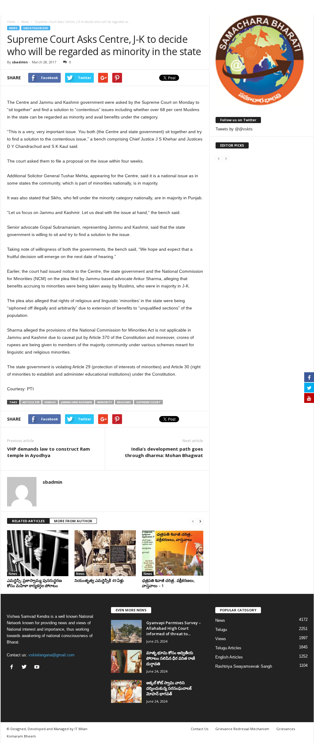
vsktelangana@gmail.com (52, 655)
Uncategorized (35, 28)
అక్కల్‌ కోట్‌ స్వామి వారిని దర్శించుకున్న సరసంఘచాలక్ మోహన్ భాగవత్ (169, 688)
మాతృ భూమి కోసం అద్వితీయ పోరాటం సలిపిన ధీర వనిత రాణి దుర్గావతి (170, 658)
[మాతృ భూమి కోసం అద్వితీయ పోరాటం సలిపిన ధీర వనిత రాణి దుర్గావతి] (126, 661)
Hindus (50, 402)
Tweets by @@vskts (234, 129)
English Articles (229, 657)
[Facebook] (13, 667)
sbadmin (20, 62)
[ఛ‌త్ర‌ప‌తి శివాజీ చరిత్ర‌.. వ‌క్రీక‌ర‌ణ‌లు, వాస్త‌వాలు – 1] (172, 553)
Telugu (221, 629)
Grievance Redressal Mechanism (242, 728)
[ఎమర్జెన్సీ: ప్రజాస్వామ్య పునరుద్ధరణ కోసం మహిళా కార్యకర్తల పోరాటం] (37, 553)
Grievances (285, 728)
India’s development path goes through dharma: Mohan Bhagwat (164, 452)
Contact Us (199, 728)
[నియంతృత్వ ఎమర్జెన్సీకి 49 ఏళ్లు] (105, 553)
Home (11, 22)
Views (220, 638)
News (13, 28)
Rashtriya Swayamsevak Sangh (243, 666)
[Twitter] (25, 667)
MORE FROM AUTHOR (73, 521)
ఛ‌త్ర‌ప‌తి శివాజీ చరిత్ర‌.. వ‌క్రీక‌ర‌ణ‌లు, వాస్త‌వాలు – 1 (168, 583)
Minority (104, 402)
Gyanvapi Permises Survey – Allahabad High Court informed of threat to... (173, 628)
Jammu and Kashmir (76, 402)
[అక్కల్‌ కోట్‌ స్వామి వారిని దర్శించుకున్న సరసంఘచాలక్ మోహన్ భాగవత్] (126, 691)
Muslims (124, 402)
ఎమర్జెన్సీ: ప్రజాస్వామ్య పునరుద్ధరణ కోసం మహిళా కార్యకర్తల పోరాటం (34, 583)
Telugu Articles (228, 648)
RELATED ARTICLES (28, 521)
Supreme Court (148, 402)
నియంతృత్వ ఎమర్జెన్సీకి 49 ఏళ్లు (99, 580)
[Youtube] (37, 667)
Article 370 (30, 402)
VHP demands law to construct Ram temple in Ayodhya (48, 452)
